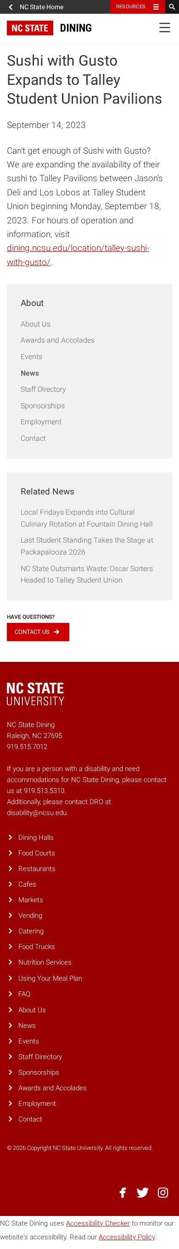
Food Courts (36, 853)
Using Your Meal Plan (50, 978)
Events (31, 356)
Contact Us (32, 631)
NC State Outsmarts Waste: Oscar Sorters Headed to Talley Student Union (87, 574)
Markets (30, 900)
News (30, 373)
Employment (41, 421)
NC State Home (41, 7)
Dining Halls (36, 837)
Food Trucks (36, 947)
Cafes (27, 884)
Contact (33, 438)
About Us (35, 324)
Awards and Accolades (58, 340)
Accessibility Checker (98, 1223)
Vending (30, 915)
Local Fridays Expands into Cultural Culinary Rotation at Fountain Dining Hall (87, 518)
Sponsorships (43, 405)
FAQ (24, 994)
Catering (31, 931)
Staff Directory (43, 389)
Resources (130, 7)
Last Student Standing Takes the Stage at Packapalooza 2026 (87, 546)
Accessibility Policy (127, 1237)
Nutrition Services (45, 962)
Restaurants (37, 869)
